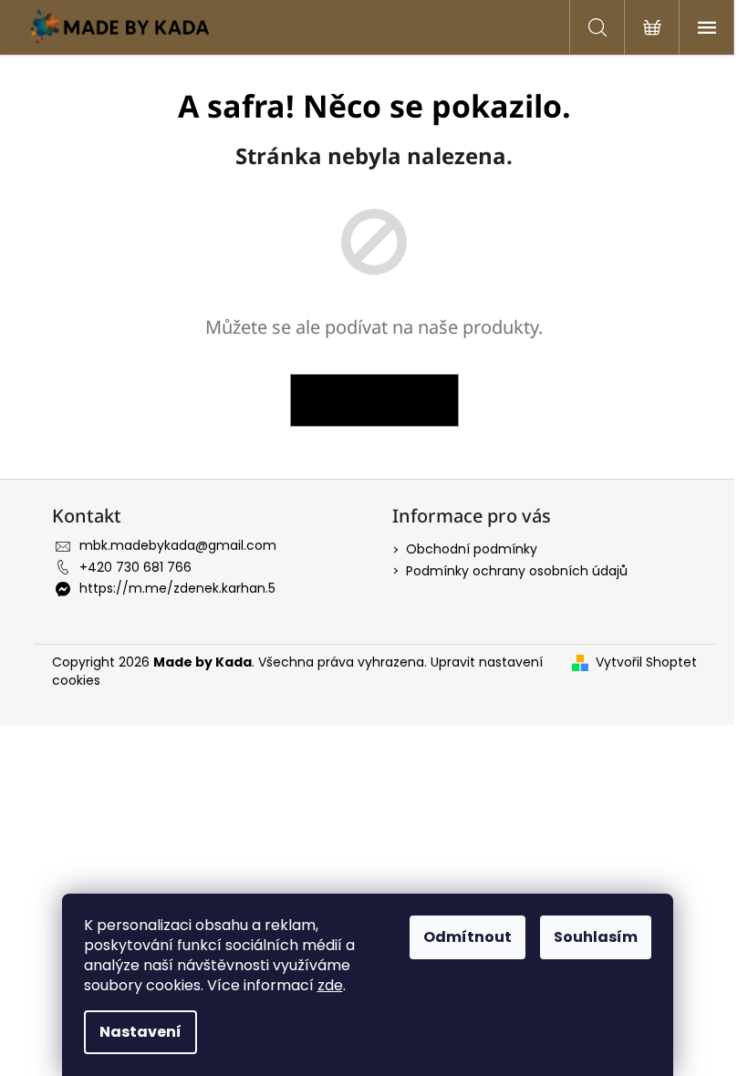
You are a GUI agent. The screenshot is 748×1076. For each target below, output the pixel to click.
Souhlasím (596, 936)
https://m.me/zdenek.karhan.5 (177, 588)
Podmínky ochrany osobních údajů (517, 571)
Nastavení (140, 1031)
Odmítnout (467, 936)
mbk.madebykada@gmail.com (177, 545)
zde (330, 985)
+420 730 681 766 (135, 567)
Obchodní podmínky (471, 549)
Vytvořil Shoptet (646, 662)
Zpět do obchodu (374, 400)
